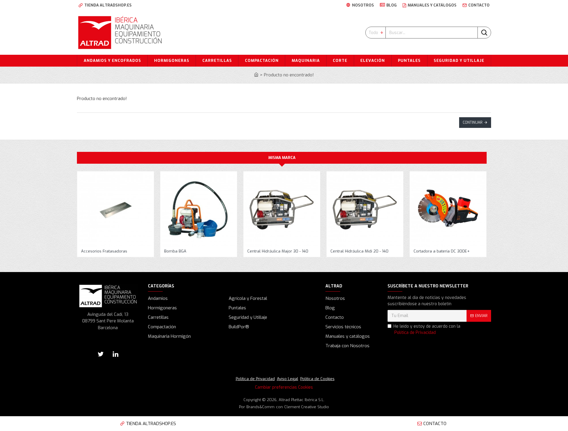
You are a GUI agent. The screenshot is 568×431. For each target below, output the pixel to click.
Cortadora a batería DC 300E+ (441, 251)
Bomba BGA (175, 251)
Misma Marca (282, 157)
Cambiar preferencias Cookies (284, 387)
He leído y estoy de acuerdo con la (426, 329)
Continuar (473, 122)
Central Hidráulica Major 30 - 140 (277, 251)
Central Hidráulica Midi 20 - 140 (359, 251)
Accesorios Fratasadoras (104, 251)
